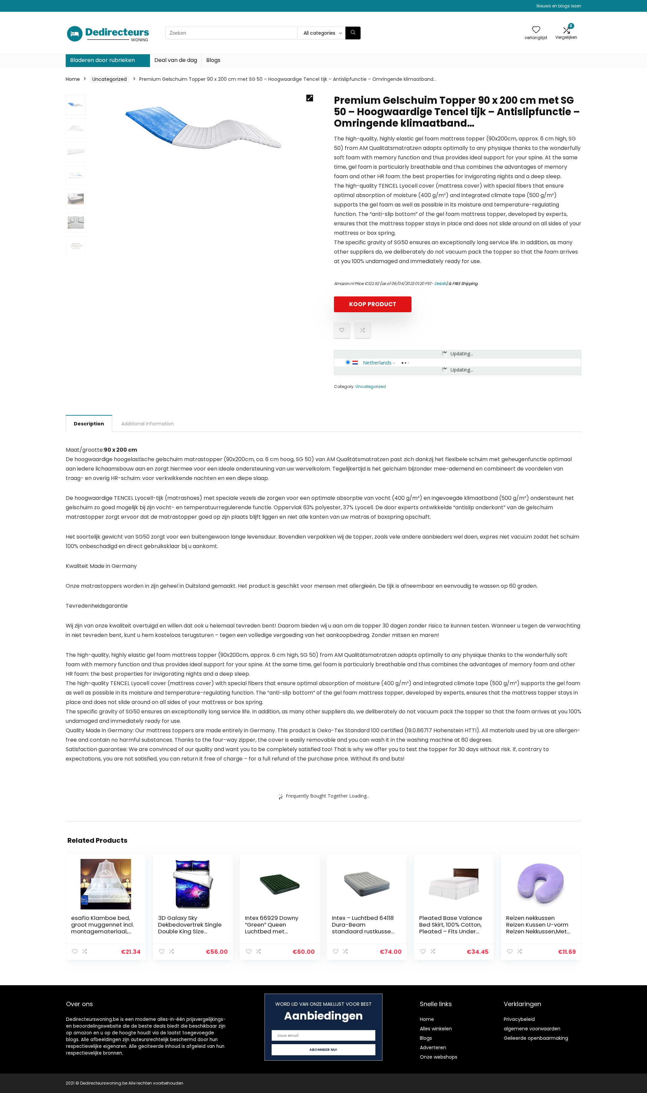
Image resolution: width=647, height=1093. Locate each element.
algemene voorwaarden (532, 1028)
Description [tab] (89, 423)
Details (440, 283)
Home (73, 79)
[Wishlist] (536, 30)
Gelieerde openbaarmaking (536, 1038)
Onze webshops (438, 1057)
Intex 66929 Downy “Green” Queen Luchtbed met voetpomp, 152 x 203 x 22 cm (275, 931)
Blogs (213, 60)
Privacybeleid (519, 1019)
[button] (309, 98)
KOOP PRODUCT (372, 304)
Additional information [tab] (147, 423)
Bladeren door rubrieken (102, 60)
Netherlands (377, 362)
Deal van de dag (175, 60)
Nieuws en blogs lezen (558, 6)
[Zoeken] (353, 33)
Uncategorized (109, 79)
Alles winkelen (436, 1028)
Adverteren (433, 1047)
